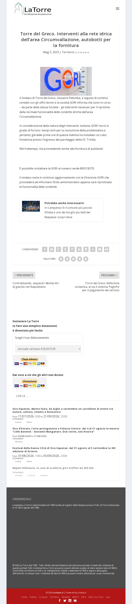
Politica (33, 597)
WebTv (75, 597)
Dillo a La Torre (96, 597)
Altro (83, 597)
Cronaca (43, 597)
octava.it (58, 592)
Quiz (108, 597)
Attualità (66, 597)
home (24, 597)
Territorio (68, 52)
